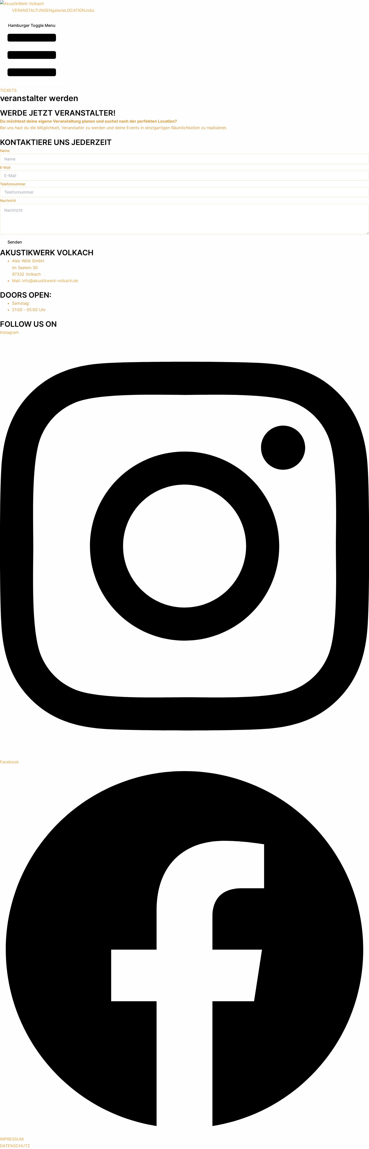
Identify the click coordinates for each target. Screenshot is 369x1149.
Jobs (89, 10)
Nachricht (8, 200)
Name (5, 150)
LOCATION (75, 10)
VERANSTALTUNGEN (32, 10)
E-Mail (5, 167)
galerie (58, 10)
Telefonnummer (12, 184)
